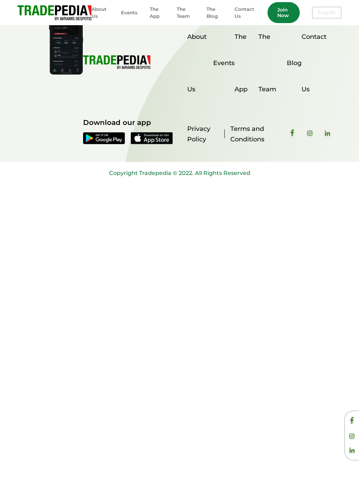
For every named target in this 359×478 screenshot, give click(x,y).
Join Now (283, 13)
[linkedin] (352, 451)
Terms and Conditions (247, 134)
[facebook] (352, 421)
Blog (294, 63)
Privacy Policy (198, 134)
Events (129, 12)
